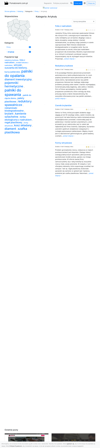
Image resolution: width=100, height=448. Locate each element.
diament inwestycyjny (18, 79)
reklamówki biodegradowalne (14, 109)
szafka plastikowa (16, 130)
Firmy (37, 11)
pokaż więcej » (69, 59)
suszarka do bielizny (16, 67)
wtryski (18, 65)
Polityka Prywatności (16, 446)
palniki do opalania (18, 73)
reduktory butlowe (12, 60)
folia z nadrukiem (15, 61)
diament (11, 128)
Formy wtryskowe (63, 143)
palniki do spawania (13, 92)
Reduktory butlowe (64, 66)
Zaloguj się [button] (91, 3)
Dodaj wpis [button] (78, 3)
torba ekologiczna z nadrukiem (18, 118)
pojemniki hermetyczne (14, 84)
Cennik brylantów (63, 105)
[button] (71, 3)
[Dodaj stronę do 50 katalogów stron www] (50, 8)
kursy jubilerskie (12, 72)
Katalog (20, 11)
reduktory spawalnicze (18, 103)
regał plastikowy (14, 122)
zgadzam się (70, 444)
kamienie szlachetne (15, 115)
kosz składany (23, 125)
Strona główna (10, 11)
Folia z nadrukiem (63, 26)
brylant (9, 113)
